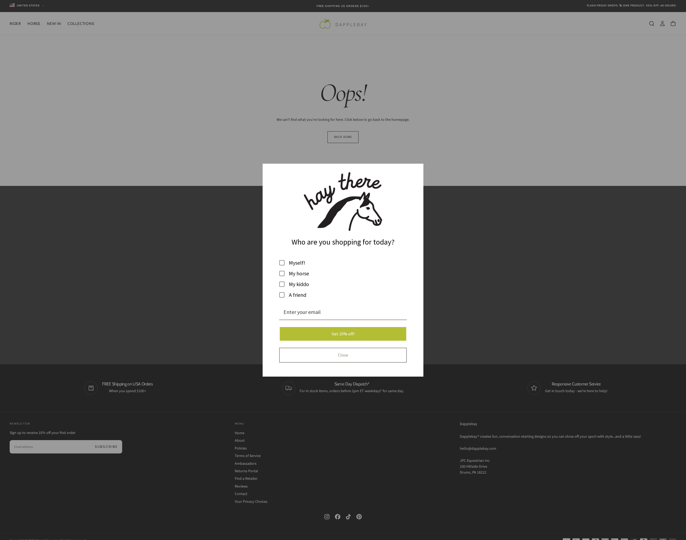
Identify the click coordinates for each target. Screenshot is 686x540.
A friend (297, 295)
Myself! (297, 263)
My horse (299, 273)
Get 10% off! (343, 333)
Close (343, 355)
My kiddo (299, 284)
